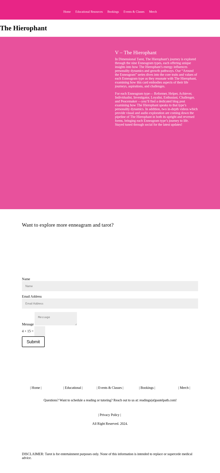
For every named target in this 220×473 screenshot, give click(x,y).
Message (28, 324)
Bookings (113, 11)
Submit (33, 341)
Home (67, 11)
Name (26, 279)
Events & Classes (134, 11)
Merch (153, 11)
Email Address (32, 296)
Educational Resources (89, 11)
